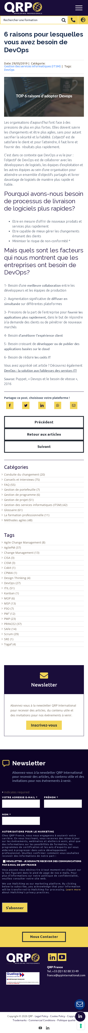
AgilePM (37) (12, 547)
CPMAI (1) (10, 573)
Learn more (73, 889)
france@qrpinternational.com (66, 975)
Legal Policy (41, 1016)
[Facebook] (10, 404)
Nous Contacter (44, 936)
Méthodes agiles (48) (18, 520)
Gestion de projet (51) (19, 500)
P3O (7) (9, 608)
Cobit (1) (9, 568)
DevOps (9, 69)
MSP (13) (10, 603)
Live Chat (80, 1004)
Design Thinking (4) (17, 578)
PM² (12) (9, 614)
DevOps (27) (12, 583)
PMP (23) (10, 619)
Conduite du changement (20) (24, 474)
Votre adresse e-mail (19, 797)
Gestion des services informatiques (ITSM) (32, 66)
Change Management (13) (21, 553)
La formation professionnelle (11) (26, 515)
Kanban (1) (11, 593)
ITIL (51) (9, 588)
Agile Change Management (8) (24, 542)
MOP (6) (9, 598)
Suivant (44, 446)
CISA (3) (9, 558)
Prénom (51, 797)
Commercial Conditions (42, 1020)
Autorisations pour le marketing (28, 831)
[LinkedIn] (42, 404)
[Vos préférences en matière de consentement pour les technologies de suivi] (81, 1026)
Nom (6, 814)
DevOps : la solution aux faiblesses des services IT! (40, 370)
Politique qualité (66, 1020)
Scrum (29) (11, 634)
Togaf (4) (10, 644)
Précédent (44, 421)
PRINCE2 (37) (12, 624)
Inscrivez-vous (44, 725)
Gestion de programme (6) (22, 495)
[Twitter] (26, 404)
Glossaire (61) (13, 510)
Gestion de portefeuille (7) (22, 490)
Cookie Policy (57, 1016)
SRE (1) (8, 639)
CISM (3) (9, 563)
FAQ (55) (9, 485)
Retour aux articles (44, 434)
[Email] (73, 404)
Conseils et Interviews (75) (22, 480)
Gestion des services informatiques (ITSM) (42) (35, 505)
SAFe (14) (10, 629)
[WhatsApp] (57, 404)
